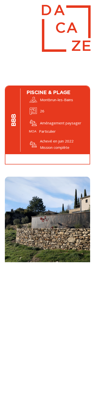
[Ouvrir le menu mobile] (7, 9)
